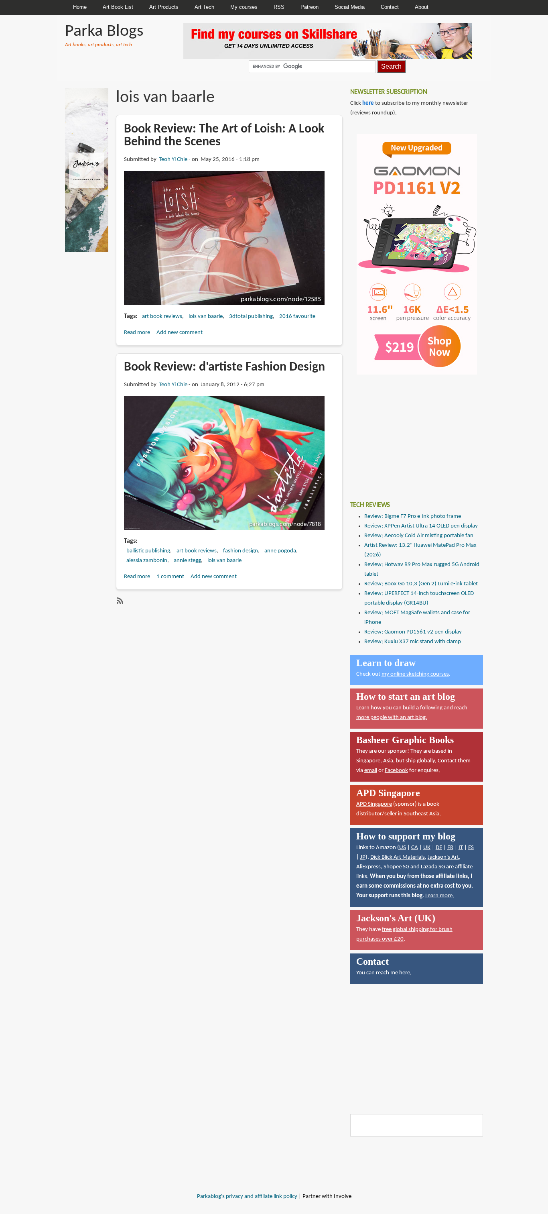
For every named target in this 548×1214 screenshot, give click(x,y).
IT (461, 848)
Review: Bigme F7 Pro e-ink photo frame (412, 516)
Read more (137, 333)
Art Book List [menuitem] (118, 7)
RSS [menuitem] (279, 7)
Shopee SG (396, 867)
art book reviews (162, 317)
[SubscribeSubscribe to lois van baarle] (119, 600)
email (370, 771)
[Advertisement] (410, 432)
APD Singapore (374, 804)
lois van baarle (206, 317)
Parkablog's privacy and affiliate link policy (247, 1197)
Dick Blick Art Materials (397, 857)
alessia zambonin (146, 561)
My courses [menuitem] (244, 7)
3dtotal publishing (251, 317)
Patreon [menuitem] (309, 7)
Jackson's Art (443, 857)
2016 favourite (297, 317)
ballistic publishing (148, 551)
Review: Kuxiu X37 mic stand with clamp (412, 642)
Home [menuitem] (80, 7)
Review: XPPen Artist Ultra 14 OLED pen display (421, 526)
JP (362, 857)
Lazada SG (433, 867)
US (402, 848)
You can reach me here (383, 973)
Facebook (396, 771)
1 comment (170, 577)
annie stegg (187, 561)
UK (426, 848)
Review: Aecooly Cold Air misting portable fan (418, 536)
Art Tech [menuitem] (204, 7)
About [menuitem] (421, 7)
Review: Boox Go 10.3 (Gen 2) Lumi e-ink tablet (421, 584)
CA (414, 848)
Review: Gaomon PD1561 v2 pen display (413, 632)
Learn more (439, 896)
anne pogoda (280, 551)
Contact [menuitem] (390, 7)
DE (439, 848)
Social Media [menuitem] (350, 7)
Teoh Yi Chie (173, 160)
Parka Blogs (104, 31)
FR (450, 848)
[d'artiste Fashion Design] (224, 463)
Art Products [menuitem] (164, 7)
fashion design (240, 551)
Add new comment (179, 333)
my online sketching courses (415, 674)
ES (471, 848)
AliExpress (368, 867)
